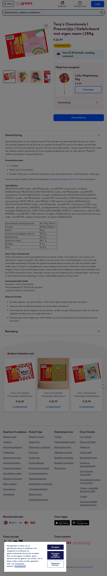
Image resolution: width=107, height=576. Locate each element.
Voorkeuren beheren (55, 564)
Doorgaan (55, 547)
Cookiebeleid (20, 566)
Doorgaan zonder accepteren (55, 555)
